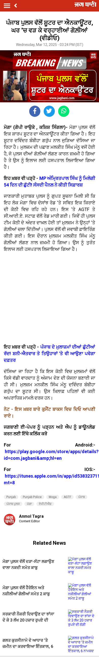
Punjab (11, 497)
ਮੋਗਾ (29, 504)
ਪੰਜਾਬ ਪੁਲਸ (13, 504)
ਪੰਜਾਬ (81, 497)
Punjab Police (32, 497)
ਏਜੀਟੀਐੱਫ (45, 504)
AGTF (67, 497)
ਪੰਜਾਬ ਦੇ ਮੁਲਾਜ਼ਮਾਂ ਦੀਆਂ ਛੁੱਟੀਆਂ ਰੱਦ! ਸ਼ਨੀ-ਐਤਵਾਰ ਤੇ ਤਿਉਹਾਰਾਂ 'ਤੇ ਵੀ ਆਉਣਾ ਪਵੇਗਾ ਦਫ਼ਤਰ (49, 353)
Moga (53, 497)
